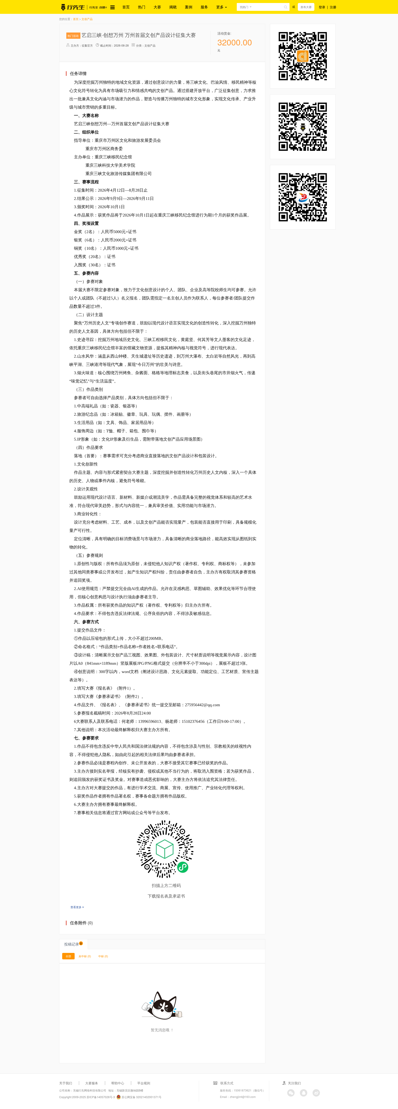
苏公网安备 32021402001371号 (141, 1097)
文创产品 (87, 19)
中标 (103, 956)
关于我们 (65, 1083)
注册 (333, 7)
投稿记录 (73, 944)
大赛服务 (91, 1083)
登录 (322, 7)
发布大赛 (306, 7)
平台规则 (143, 1083)
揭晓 (173, 6)
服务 (204, 6)
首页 (126, 6)
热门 (141, 6)
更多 (220, 6)
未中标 (85, 956)
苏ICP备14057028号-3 (101, 1097)
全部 (68, 956)
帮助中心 (117, 1083)
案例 (188, 6)
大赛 (157, 6)
